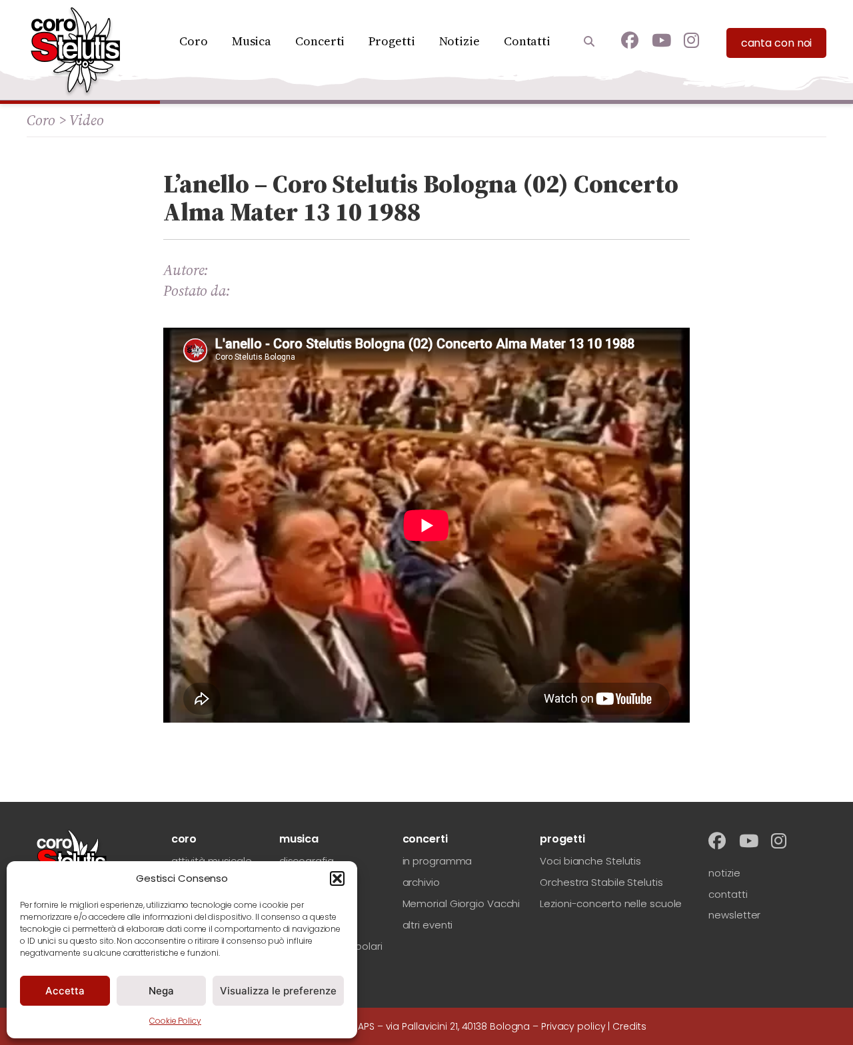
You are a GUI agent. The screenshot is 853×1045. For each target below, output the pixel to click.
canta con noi (776, 43)
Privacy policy (573, 1026)
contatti (727, 894)
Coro (193, 41)
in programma (437, 861)
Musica (251, 41)
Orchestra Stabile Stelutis (601, 882)
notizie (724, 873)
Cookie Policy (175, 1020)
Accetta (65, 990)
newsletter (734, 915)
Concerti (320, 41)
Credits (629, 1026)
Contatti (527, 41)
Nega (161, 990)
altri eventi (428, 925)
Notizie (459, 41)
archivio (421, 882)
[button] (337, 878)
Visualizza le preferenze (278, 990)
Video (86, 120)
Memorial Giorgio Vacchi (461, 903)
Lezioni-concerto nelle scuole (611, 903)
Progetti (392, 41)
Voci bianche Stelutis (590, 861)
